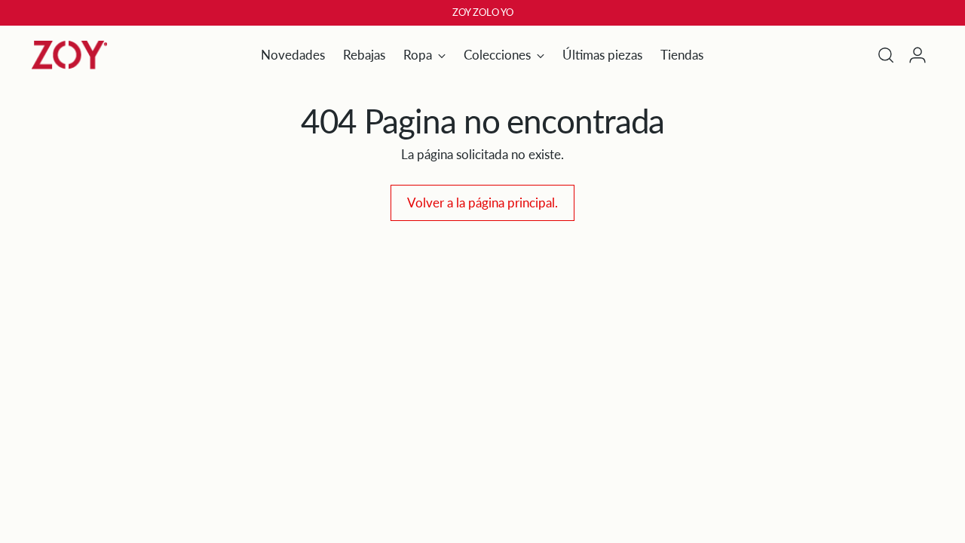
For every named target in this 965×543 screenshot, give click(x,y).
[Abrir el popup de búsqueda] (886, 55)
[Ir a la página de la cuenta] (917, 55)
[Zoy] (69, 55)
